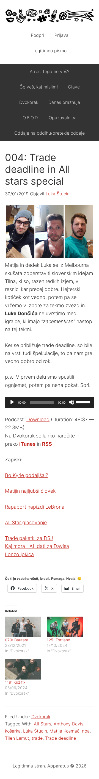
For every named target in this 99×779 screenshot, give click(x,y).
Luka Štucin (35, 731)
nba (86, 731)
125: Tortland (58, 639)
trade (37, 738)
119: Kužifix (15, 682)
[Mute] (71, 402)
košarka (13, 731)
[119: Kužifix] (23, 669)
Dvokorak (40, 716)
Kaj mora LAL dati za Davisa (37, 546)
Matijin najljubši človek (30, 491)
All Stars (42, 724)
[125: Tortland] (65, 627)
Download (38, 419)
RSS (47, 444)
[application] (49, 402)
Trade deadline (60, 738)
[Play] (12, 402)
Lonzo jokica (19, 554)
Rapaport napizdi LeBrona (34, 507)
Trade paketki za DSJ (29, 538)
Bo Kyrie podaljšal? (26, 475)
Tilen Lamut (17, 738)
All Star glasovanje (26, 522)
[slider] (83, 402)
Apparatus (49, 16)
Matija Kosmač (64, 731)
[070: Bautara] (23, 627)
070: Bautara (16, 639)
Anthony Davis (68, 724)
